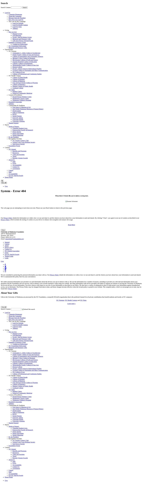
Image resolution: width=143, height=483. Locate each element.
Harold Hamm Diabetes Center (22, 97)
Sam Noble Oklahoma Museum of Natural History (27, 109)
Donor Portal (9, 177)
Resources (15, 153)
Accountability (16, 165)
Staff (13, 161)
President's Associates (15, 102)
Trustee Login (9, 256)
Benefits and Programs (19, 151)
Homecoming (16, 111)
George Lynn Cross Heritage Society (23, 142)
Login (6, 258)
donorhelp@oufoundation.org (14, 239)
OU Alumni (12, 149)
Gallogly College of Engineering (22, 63)
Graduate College (17, 88)
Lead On (7, 13)
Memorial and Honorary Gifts (21, 39)
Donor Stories (16, 132)
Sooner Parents (17, 116)
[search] (2, 181)
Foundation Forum (14, 146)
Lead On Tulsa (17, 27)
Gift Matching (16, 35)
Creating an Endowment (19, 44)
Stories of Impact (14, 126)
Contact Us (15, 167)
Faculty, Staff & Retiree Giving (22, 37)
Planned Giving (17, 34)
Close (3, 230)
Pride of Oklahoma (18, 112)
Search (25, 7)
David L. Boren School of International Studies (26, 69)
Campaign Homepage (15, 14)
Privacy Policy (8, 218)
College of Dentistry (18, 79)
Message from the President (17, 18)
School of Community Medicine (22, 93)
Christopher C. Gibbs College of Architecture (26, 53)
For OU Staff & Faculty (16, 175)
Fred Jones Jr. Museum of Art (21, 107)
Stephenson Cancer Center (20, 98)
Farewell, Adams (17, 118)
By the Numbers (14, 137)
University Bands (17, 119)
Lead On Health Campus (20, 25)
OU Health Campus (71, 300)
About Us (12, 160)
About (7, 246)
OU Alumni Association (12, 251)
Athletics (15, 28)
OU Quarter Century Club (20, 140)
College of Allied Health (19, 77)
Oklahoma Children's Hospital (21, 100)
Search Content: (6, 7)
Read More (71, 225)
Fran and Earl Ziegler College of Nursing (25, 83)
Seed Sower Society (18, 144)
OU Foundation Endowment (17, 46)
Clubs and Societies (18, 154)
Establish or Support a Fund (17, 42)
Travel (14, 156)
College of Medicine (18, 81)
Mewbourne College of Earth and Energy (25, 60)
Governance (16, 168)
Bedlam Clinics (17, 91)
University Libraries (18, 121)
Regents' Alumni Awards (20, 158)
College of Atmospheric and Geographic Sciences (27, 56)
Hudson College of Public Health (22, 86)
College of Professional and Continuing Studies (27, 74)
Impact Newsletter (18, 133)
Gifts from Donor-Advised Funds (22, 41)
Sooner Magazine (17, 135)
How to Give (13, 32)
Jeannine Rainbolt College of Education (24, 62)
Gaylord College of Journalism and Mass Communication (30, 70)
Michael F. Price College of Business (23, 58)
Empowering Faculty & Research (22, 130)
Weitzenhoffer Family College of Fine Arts (25, 65)
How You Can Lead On (16, 20)
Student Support (13, 123)
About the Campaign (15, 16)
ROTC (14, 114)
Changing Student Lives (19, 128)
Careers (11, 170)
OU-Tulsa (12, 90)
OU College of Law (18, 72)
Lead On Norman (17, 23)
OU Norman (60, 300)
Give (6, 186)
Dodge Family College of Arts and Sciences (25, 55)
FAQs (14, 163)
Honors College (17, 67)
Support (7, 242)
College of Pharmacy (18, 84)
